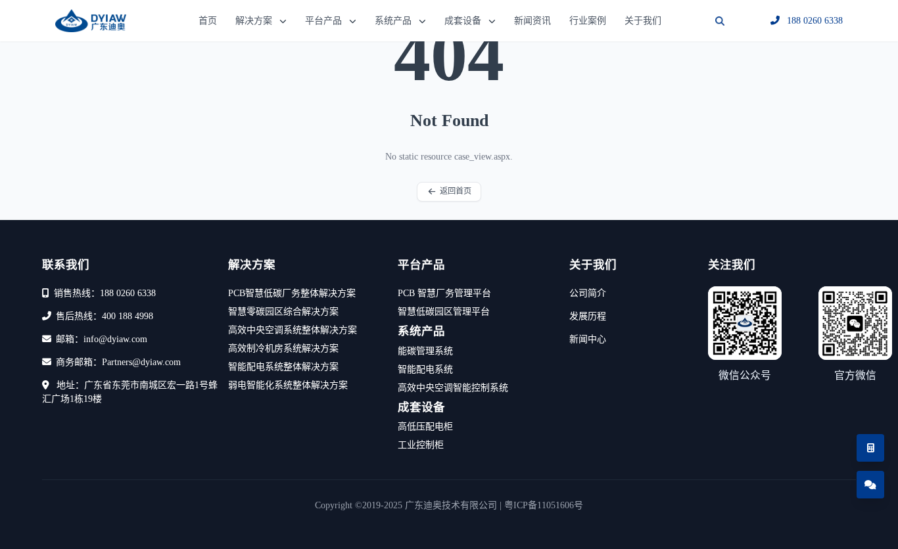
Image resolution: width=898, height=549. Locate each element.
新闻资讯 (532, 21)
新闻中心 (587, 339)
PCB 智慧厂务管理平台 (444, 293)
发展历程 (587, 316)
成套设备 (462, 21)
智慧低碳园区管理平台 (444, 312)
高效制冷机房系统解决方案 (283, 348)
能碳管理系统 (425, 351)
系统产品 (393, 21)
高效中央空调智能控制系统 (453, 388)
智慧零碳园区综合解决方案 (283, 312)
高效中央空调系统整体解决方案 (292, 330)
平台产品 (323, 21)
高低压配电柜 (425, 426)
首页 (208, 21)
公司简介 (587, 293)
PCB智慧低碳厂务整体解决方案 (292, 293)
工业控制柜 (421, 445)
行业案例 (587, 21)
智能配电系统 (425, 369)
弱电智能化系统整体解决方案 (288, 385)
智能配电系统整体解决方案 (283, 367)
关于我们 (643, 21)
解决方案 (253, 21)
